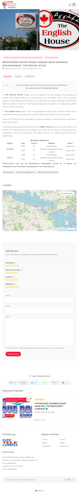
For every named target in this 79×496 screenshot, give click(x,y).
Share (14, 383)
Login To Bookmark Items (41, 376)
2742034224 (9, 172)
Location (18, 76)
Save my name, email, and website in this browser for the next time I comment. (36, 348)
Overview (7, 76)
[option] (59, 29)
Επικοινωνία (46, 446)
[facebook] (68, 480)
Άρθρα (44, 443)
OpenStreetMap (63, 229)
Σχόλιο (8, 317)
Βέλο (46, 57)
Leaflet (55, 229)
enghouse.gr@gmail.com (26, 172)
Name (8, 295)
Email (8, 306)
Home (44, 439)
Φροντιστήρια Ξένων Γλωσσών (33, 57)
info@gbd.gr (12, 469)
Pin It (56, 383)
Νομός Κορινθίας (53, 57)
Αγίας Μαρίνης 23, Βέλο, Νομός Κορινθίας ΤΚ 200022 (23, 69)
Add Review (29, 76)
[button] (6, 209)
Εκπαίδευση (7, 57)
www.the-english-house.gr (49, 172)
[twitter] (65, 480)
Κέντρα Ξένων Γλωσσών (17, 57)
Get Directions (68, 193)
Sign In (69, 5)
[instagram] (72, 480)
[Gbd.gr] (9, 4)
